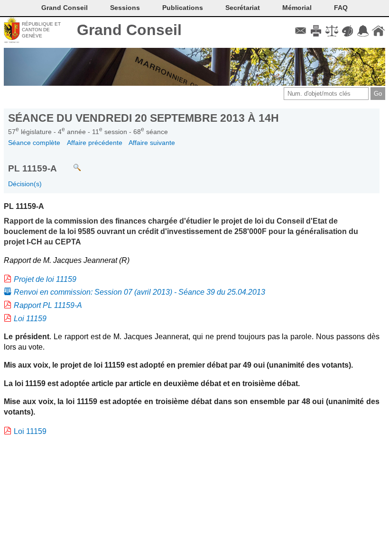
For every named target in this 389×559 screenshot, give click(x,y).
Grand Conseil (129, 29)
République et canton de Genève (41, 29)
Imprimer (316, 30)
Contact (300, 30)
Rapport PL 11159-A (48, 305)
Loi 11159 (30, 319)
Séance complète (34, 142)
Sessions (125, 7)
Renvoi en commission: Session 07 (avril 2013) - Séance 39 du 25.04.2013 (139, 292)
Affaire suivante (152, 142)
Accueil (378, 30)
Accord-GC (363, 30)
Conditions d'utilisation (332, 30)
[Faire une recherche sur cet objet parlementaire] (70, 163)
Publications (182, 7)
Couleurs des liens (347, 30)
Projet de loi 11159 (45, 279)
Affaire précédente (94, 142)
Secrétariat (242, 7)
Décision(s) (25, 184)
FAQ (341, 7)
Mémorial (297, 7)
